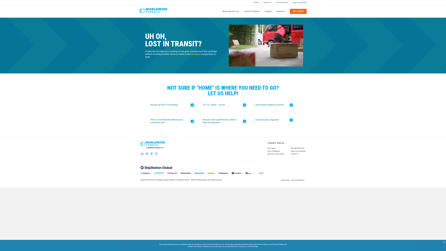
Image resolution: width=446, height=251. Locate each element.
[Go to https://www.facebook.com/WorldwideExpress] (151, 153)
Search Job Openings (298, 151)
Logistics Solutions (252, 11)
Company (268, 11)
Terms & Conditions (297, 180)
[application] (266, 45)
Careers (256, 2)
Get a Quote (298, 11)
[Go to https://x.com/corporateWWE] (156, 153)
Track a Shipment (281, 2)
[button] (266, 45)
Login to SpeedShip (299, 2)
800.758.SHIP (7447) (297, 148)
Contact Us (294, 154)
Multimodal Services (230, 11)
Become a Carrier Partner (276, 154)
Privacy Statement (280, 244)
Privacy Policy (285, 180)
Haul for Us (267, 2)
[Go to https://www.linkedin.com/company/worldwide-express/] (142, 153)
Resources (280, 11)
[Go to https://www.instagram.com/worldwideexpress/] (147, 153)
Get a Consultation (274, 151)
